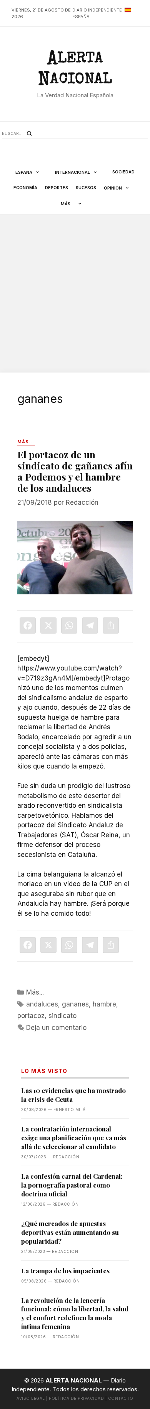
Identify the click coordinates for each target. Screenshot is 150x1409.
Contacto (120, 1398)
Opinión (113, 188)
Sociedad (123, 172)
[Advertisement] (75, 294)
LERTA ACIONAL (75, 70)
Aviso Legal (31, 1398)
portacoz (31, 1016)
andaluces (42, 1004)
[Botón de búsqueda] (29, 133)
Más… (68, 203)
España (23, 172)
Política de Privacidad (76, 1398)
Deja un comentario (56, 1027)
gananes (75, 1004)
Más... (35, 992)
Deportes (56, 187)
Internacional (72, 172)
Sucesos (86, 187)
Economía (25, 187)
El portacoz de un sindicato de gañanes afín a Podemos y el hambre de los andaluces (75, 471)
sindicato (62, 1016)
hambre (104, 1004)
